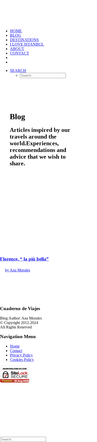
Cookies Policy (22, 359)
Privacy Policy (21, 355)
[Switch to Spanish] (12, 58)
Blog (15, 35)
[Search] (23, 439)
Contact (19, 53)
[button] (18, 70)
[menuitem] (53, 31)
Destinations (24, 40)
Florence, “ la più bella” (24, 259)
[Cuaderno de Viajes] (48, 12)
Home (15, 346)
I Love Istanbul (27, 44)
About (17, 49)
